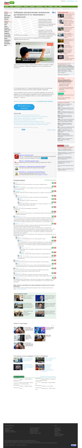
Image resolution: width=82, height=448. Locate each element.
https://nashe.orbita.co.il (30, 441)
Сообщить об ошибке (51, 129)
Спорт (56, 6)
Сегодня (6, 13)
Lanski (18, 195)
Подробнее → (44, 158)
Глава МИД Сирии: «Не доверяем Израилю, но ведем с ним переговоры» (66, 66)
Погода (31, 8)
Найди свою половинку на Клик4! (26, 155)
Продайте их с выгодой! (42, 174)
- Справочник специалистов (10, 431)
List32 (59, 133)
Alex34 (16, 268)
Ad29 (16, 182)
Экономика (32, 6)
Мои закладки (7, 43)
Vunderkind (17, 191)
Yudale (16, 206)
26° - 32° (41, 8)
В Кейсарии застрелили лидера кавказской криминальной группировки (65, 116)
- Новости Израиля (9, 427)
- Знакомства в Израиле (34, 427)
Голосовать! (60, 93)
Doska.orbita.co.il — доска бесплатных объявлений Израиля (32, 171)
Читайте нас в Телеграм (25, 107)
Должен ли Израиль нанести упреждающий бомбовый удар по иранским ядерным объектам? (65, 80)
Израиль (6, 6)
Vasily (59, 119)
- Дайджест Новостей (9, 430)
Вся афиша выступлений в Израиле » (48, 376)
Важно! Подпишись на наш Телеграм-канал (33, 101)
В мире (11, 6)
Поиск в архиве (7, 15)
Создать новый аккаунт (21, 289)
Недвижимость (7, 40)
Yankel (22, 252)
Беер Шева (65, 8)
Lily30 (16, 273)
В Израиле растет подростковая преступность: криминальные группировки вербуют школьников (65, 135)
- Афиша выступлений (34, 430)
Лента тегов (6, 17)
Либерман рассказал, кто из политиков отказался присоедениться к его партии (66, 108)
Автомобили (6, 41)
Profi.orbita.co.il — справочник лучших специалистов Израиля (32, 166)
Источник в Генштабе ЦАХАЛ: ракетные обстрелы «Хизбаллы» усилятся (29, 121)
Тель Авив (35, 8)
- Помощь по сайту (58, 435)
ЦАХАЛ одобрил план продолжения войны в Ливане (25, 119)
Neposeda (17, 277)
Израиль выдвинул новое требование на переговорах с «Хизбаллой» (28, 118)
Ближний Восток (18, 6)
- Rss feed (56, 431)
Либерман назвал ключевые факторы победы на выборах (65, 169)
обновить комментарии (51, 179)
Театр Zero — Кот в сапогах (47, 386)
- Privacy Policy (57, 433)
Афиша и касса (7, 29)
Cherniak (17, 260)
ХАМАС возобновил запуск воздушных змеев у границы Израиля (50, 359)
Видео (5, 45)
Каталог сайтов (7, 36)
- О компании (57, 427)
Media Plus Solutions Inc (22, 444)
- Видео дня (7, 429)
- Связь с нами (57, 429)
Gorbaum (17, 216)
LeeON (59, 129)
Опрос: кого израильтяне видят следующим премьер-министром (28, 297)
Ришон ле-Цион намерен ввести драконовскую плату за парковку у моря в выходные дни (65, 157)
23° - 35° (70, 8)
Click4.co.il (6, 31)
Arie (18, 211)
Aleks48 (17, 186)
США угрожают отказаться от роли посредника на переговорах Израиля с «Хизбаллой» (32, 122)
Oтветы (5, 38)
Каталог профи (7, 34)
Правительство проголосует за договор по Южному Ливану (26, 114)
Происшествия (39, 6)
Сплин (21, 388)
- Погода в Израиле (33, 431)
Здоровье (51, 6)
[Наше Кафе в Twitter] (55, 12)
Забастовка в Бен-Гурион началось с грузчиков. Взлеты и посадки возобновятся (65, 162)
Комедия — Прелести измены (26, 386)
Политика (26, 6)
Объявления (6, 33)
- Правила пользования (59, 434)
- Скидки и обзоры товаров (35, 433)
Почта (5, 24)
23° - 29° (50, 8)
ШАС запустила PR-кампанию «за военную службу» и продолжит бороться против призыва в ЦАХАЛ (69, 23)
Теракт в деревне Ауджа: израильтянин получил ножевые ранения (28, 359)
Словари (6, 22)
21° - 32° (60, 8)
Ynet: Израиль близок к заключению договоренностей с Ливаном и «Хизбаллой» (31, 124)
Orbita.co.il (6, 20)
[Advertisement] (35, 78)
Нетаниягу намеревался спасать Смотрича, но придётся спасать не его (50, 312)
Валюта (20, 8)
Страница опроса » (62, 98)
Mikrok (16, 223)
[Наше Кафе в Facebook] (53, 12)
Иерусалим (54, 8)
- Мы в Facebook (57, 430)
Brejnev (21, 198)
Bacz (20, 202)
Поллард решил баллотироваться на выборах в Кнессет (68, 46)
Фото (46, 6)
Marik (59, 115)
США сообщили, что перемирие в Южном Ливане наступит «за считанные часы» (31, 116)
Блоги (60, 6)
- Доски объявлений (33, 429)
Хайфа (45, 8)
